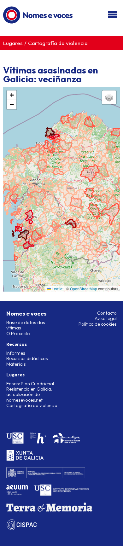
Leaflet (57, 288)
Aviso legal (106, 318)
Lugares (13, 43)
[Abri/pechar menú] (112, 15)
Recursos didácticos (27, 358)
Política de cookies (98, 324)
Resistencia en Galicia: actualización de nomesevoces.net (29, 394)
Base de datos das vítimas (25, 325)
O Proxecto (18, 333)
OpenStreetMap (83, 288)
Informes (15, 353)
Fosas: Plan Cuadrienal (30, 383)
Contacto (107, 313)
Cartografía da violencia (58, 43)
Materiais (16, 364)
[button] (11, 95)
